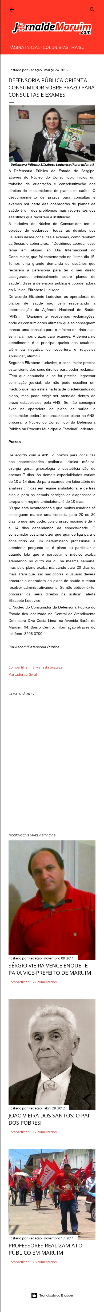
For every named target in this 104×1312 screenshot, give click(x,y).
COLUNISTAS (55, 47)
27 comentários (45, 982)
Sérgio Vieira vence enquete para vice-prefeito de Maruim (50, 969)
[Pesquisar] (92, 8)
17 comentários (45, 1132)
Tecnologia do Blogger (56, 1295)
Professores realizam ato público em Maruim (45, 1249)
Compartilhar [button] (19, 667)
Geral (33, 674)
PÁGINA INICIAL (24, 47)
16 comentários (45, 1262)
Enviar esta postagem (49, 667)
